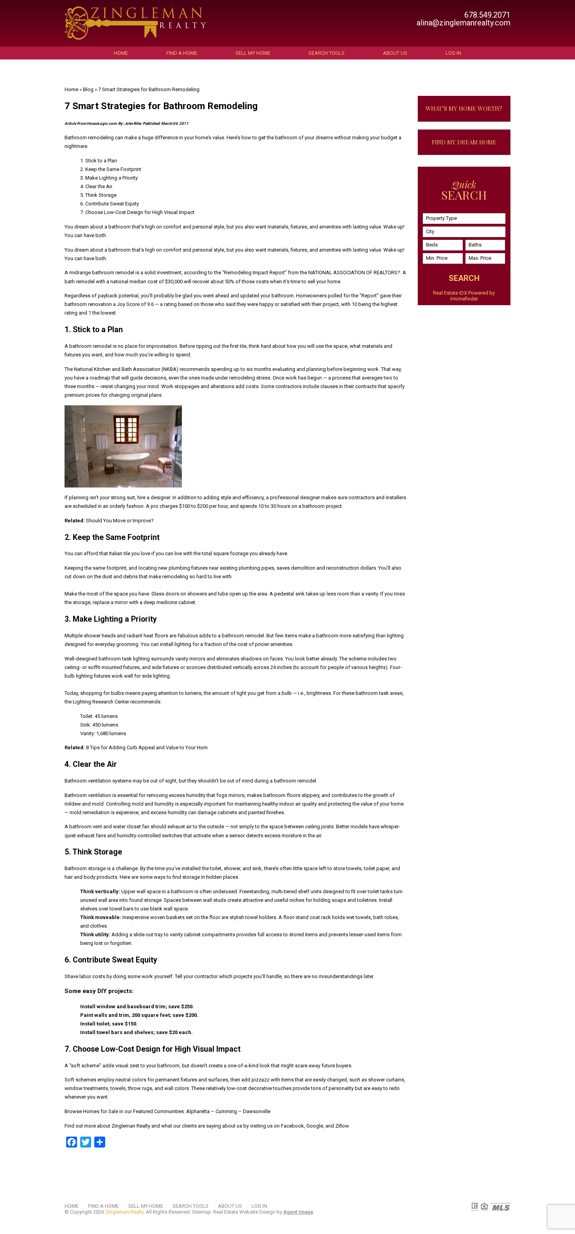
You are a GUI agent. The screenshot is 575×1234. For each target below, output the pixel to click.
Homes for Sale (100, 1111)
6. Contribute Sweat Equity (109, 204)
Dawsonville (256, 1111)
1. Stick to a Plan (98, 161)
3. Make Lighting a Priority (109, 178)
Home (121, 53)
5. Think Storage (98, 195)
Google (314, 1126)
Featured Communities (158, 1111)
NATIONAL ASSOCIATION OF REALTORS (352, 272)
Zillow (342, 1126)
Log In (453, 53)
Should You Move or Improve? (120, 520)
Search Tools (327, 53)
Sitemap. (202, 1212)
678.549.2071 (487, 15)
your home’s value (204, 137)
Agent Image (298, 1212)
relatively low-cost (226, 1088)
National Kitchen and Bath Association (117, 369)
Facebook (292, 1126)
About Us (395, 53)
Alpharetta (198, 1111)
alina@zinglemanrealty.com (463, 22)
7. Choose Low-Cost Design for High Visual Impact (137, 212)
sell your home (323, 281)
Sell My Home (252, 53)
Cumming (226, 1111)
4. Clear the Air (96, 186)
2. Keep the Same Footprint (110, 169)
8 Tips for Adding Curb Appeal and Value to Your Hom (147, 747)
